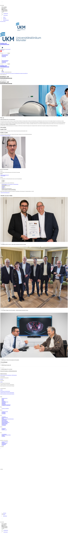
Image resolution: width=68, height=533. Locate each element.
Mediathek (3, 435)
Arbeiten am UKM (4, 429)
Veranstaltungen (4, 425)
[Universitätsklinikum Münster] (34, 32)
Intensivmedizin (4, 402)
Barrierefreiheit (4, 444)
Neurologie (3, 186)
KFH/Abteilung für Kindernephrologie (5, 391)
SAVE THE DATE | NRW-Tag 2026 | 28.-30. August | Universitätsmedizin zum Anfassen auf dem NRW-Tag (14, 73)
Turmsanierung (4, 416)
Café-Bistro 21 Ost (4, 419)
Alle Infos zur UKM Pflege (5, 408)
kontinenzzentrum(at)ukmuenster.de (5, 192)
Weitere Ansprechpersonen (5, 54)
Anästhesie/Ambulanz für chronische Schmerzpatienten (7, 392)
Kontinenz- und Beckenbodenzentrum (4, 44)
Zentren (3, 399)
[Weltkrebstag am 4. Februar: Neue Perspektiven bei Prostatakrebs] (34, 357)
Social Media (3, 436)
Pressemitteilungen (4, 434)
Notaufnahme (3, 403)
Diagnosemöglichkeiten (5, 55)
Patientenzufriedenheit (4, 423)
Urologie (3, 187)
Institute (3, 400)
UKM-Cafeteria (4, 424)
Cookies (3, 445)
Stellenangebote (4, 428)
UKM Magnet (3, 412)
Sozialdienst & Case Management (6, 405)
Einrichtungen (3, 401)
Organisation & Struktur (5, 411)
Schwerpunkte (3, 413)
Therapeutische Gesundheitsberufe (6, 404)
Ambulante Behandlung (5, 417)
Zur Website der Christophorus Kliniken (5, 135)
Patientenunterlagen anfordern (5, 422)
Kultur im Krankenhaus (5, 421)
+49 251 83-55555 (8, 49)
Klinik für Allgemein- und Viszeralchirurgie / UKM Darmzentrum (10, 184)
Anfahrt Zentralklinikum (5, 441)
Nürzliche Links (4, 56)
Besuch (3, 418)
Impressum (3, 442)
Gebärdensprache (5, 13)
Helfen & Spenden (4, 420)
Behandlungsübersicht (4, 398)
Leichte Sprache (5, 15)
